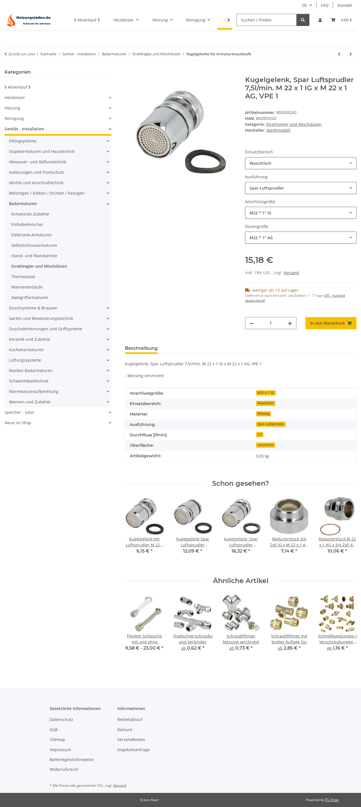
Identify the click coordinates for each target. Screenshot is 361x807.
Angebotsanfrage (133, 749)
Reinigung (14, 118)
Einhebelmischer (27, 224)
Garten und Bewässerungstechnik (41, 318)
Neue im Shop (18, 422)
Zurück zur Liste (21, 53)
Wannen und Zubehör (30, 401)
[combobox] (300, 163)
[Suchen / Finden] (302, 20)
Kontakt (345, 5)
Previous (134, 532)
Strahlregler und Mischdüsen (294, 124)
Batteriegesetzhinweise (72, 759)
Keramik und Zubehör (29, 339)
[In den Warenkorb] (129, 73)
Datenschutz (61, 719)
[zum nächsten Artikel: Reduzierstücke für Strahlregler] (350, 54)
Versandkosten (131, 739)
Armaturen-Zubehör (30, 214)
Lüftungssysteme (25, 360)
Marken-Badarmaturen (30, 370)
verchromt (265, 445)
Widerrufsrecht (64, 769)
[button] (320, 20)
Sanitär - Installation (24, 128)
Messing (263, 413)
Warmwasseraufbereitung (33, 391)
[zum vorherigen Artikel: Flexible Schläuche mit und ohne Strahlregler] (339, 54)
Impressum (60, 749)
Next (347, 532)
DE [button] (304, 5)
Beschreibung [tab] (141, 348)
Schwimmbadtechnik (29, 381)
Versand (291, 272)
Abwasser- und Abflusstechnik (37, 161)
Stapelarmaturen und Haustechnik (41, 151)
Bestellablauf (129, 719)
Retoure (124, 729)
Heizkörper (15, 97)
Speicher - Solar (19, 412)
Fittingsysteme (22, 141)
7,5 (259, 434)
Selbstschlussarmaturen (34, 245)
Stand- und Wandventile (34, 255)
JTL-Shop (331, 799)
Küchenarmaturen (26, 349)
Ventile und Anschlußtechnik (36, 182)
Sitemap (57, 739)
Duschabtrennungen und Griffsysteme (45, 328)
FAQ (325, 5)
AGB (54, 729)
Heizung (12, 108)
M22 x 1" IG (265, 393)
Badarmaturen (23, 203)
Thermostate (23, 276)
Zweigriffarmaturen (29, 297)
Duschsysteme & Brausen (33, 308)
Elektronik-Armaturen (31, 235)
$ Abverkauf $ (17, 87)
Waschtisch (265, 403)
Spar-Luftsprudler (270, 424)
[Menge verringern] (251, 323)
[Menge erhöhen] (290, 323)
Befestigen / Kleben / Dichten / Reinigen (47, 193)
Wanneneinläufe (27, 287)
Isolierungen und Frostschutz (36, 172)
